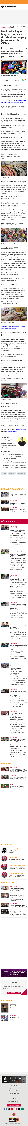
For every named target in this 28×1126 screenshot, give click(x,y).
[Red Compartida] (4, 850)
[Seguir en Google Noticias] (25, 80)
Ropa (4, 473)
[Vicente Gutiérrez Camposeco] (4, 867)
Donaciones (21, 473)
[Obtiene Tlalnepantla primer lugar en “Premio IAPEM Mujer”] (5, 905)
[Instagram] (15, 1109)
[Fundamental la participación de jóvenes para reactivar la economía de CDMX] (5, 495)
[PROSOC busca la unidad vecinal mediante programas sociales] (5, 502)
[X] (9, 1109)
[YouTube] (12, 1109)
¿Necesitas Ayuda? (14, 1105)
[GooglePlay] (22, 1109)
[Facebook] (5, 1109)
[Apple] (19, 1109)
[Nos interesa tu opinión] (14, 1079)
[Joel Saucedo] (4, 858)
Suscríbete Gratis (14, 993)
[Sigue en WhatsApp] (22, 80)
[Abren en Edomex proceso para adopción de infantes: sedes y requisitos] (5, 888)
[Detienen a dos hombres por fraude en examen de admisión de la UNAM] (5, 631)
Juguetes (11, 473)
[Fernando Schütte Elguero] (4, 875)
